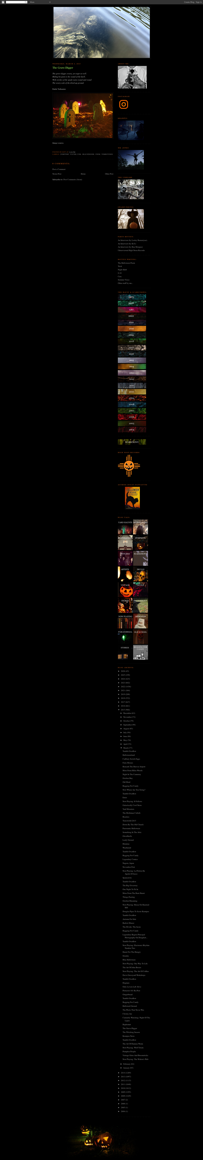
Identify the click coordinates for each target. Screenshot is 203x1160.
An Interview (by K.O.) (127, 243)
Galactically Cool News (132, 805)
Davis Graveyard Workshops (134, 975)
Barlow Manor (128, 923)
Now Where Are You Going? (134, 789)
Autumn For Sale (129, 919)
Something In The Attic (132, 832)
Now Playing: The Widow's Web (135, 1059)
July (125, 732)
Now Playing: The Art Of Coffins (136, 971)
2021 (123, 690)
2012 (123, 1080)
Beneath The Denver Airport (134, 766)
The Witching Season (131, 1032)
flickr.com (75, 154)
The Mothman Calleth (131, 813)
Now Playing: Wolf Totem (133, 1047)
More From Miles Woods (133, 770)
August (126, 728)
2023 (123, 682)
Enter (125, 797)
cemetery (64, 154)
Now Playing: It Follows (132, 801)
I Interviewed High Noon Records (131, 250)
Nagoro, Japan (128, 863)
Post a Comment (59, 169)
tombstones (107, 154)
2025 (123, 675)
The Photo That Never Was (133, 1010)
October (126, 720)
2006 (123, 1103)
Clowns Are (127, 1013)
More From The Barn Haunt (134, 893)
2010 (123, 1088)
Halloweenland (129, 755)
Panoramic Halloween (131, 828)
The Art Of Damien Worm (133, 1043)
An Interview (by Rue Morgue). (130, 247)
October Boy (128, 778)
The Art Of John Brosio (132, 967)
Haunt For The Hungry (132, 952)
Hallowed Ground (130, 1006)
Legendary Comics (130, 859)
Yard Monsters (128, 809)
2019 (123, 694)
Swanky (126, 955)
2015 (123, 709)
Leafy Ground (128, 840)
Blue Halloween (129, 959)
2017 (123, 702)
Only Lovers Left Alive (132, 986)
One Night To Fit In (130, 889)
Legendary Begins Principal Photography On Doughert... (135, 936)
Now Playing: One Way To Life (135, 963)
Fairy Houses (128, 762)
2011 (123, 1084)
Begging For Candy (131, 786)
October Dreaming (130, 900)
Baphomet (127, 1024)
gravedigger (88, 154)
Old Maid (126, 782)
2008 (123, 1095)
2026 (123, 671)
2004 (123, 1111)
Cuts (120, 276)
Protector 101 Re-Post (131, 990)
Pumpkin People (129, 1051)
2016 (123, 705)
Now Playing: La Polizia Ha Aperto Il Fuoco (134, 872)
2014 (123, 1072)
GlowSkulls (127, 836)
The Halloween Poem (126, 263)
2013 (123, 1076)
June (125, 736)
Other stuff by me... (125, 283)
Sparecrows (127, 877)
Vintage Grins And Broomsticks (135, 1055)
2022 (123, 686)
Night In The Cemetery (132, 774)
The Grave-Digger (62, 68)
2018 (123, 698)
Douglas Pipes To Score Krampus (136, 911)
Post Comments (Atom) (72, 179)
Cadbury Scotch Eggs (131, 758)
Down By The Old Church (133, 824)
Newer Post (56, 173)
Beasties (126, 816)
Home (83, 173)
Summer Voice (123, 279)
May (125, 740)
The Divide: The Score (132, 926)
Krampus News (128, 1036)
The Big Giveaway (130, 885)
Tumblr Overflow (129, 751)
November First (129, 867)
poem (98, 154)
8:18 (120, 273)
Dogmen (126, 982)
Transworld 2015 (129, 820)
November (127, 717)
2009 (123, 1092)
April (125, 744)
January (126, 1067)
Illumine (126, 843)
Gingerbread (128, 994)
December (127, 713)
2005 (123, 1107)
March (126, 747)
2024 (123, 678)
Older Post (109, 173)
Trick (120, 266)
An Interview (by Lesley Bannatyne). (132, 240)
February (127, 1064)
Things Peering (129, 897)
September (127, 724)
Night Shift (122, 269)
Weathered (127, 847)
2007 (123, 1099)
